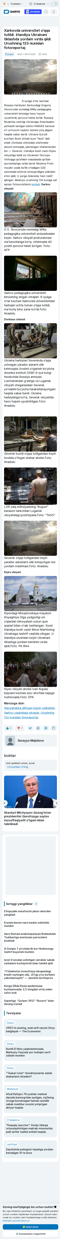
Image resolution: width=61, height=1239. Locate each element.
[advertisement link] (33, 11)
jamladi (35, 184)
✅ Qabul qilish (30, 1226)
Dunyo (9, 54)
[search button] (46, 11)
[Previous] (5, 803)
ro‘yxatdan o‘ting (17, 766)
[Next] (56, 803)
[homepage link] (12, 12)
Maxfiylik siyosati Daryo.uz (16, 1220)
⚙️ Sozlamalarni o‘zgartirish (31, 1233)
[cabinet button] (53, 11)
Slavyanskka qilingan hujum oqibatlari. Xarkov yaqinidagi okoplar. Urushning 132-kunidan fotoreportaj (29, 712)
